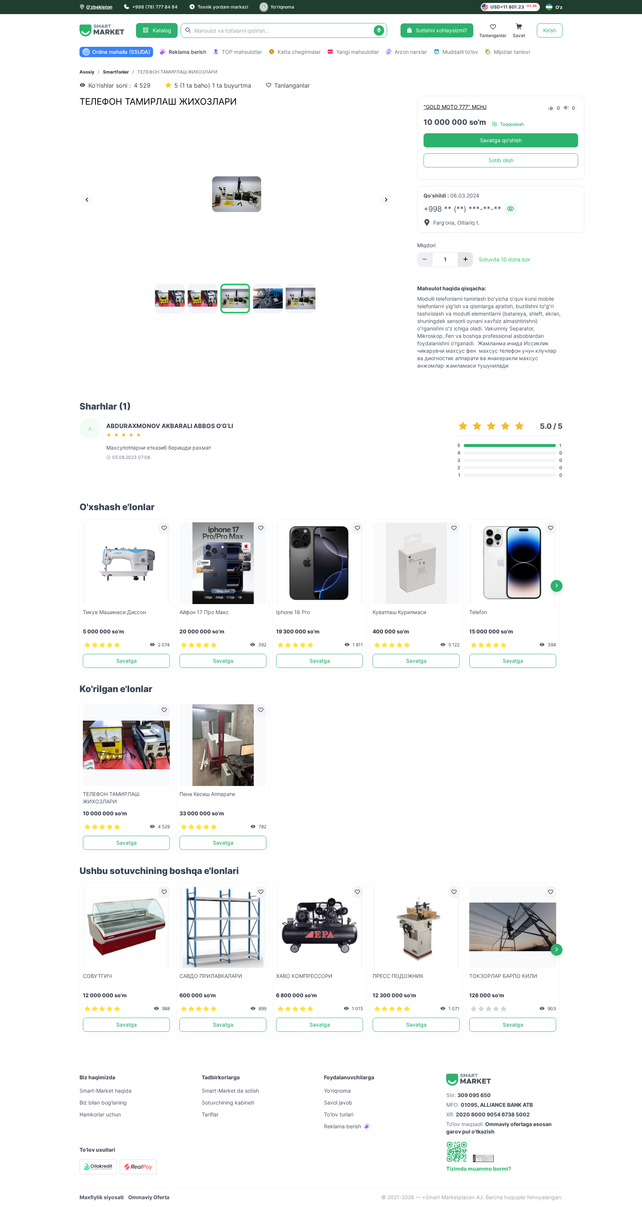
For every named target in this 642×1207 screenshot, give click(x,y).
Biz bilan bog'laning (103, 1102)
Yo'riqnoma (282, 7)
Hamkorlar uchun (100, 1114)
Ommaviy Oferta (148, 1197)
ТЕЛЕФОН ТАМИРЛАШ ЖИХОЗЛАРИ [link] (177, 72)
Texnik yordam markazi (223, 7)
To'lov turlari (338, 1114)
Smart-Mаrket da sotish (230, 1090)
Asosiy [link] (87, 72)
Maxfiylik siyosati (102, 1197)
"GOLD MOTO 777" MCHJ (455, 107)
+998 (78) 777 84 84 (155, 7)
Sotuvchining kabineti (228, 1102)
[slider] (124, 434)
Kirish (549, 30)
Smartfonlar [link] (116, 72)
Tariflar (210, 1114)
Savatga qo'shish (501, 140)
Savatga (126, 661)
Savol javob (338, 1102)
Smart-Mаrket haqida (106, 1090)
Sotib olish (501, 160)
